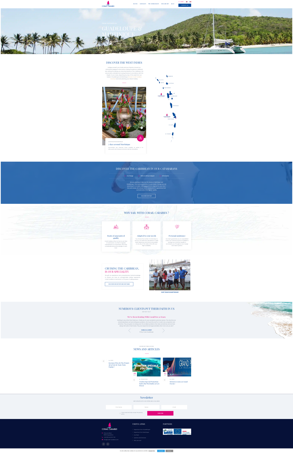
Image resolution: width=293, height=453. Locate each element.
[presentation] (129, 330)
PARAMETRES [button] (151, 451)
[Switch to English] (186, 2)
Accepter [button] (161, 451)
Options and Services (140, 438)
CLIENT (182, 1)
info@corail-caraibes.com (111, 439)
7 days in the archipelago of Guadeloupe (125, 115)
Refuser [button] (169, 451)
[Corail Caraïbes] (108, 5)
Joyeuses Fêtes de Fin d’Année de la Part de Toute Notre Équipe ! (119, 365)
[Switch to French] (190, 2)
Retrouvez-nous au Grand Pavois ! (179, 383)
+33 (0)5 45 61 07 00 (109, 437)
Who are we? (165, 4)
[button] (152, 277)
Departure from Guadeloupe (142, 429)
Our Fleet (136, 435)
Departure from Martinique (141, 432)
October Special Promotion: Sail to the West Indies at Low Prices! (149, 384)
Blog (172, 4)
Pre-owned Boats (153, 4)
